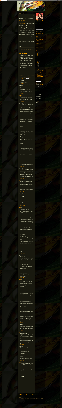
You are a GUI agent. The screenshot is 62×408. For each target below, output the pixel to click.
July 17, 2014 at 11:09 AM (22, 360)
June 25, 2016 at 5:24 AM (22, 374)
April (37, 66)
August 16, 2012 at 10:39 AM (22, 205)
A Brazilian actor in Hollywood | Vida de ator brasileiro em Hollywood (39, 38)
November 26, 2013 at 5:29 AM (22, 348)
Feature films (33, 398)
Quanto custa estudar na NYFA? (39, 34)
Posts (37, 81)
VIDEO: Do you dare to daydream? (39, 41)
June (37, 64)
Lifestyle (41, 398)
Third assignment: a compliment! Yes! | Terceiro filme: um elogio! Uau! (39, 43)
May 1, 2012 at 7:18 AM (22, 93)
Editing (30, 398)
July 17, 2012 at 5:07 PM (22, 191)
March (38, 67)
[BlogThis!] (26, 78)
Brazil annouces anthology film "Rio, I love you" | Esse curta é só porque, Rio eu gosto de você (39, 40)
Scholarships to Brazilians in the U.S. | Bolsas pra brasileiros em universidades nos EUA (39, 45)
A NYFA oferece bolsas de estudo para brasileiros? (39, 36)
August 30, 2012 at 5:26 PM (22, 224)
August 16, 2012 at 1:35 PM (22, 214)
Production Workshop (27, 399)
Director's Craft (28, 398)
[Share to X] (27, 78)
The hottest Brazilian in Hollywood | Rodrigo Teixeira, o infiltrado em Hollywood (39, 50)
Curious (25, 398)
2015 (37, 53)
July (37, 63)
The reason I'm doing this (39, 74)
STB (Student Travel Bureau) (22, 23)
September (38, 61)
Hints (38, 398)
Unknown (20, 95)
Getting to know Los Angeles (39, 75)
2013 (37, 55)
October (38, 60)
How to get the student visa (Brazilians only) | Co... (39, 72)
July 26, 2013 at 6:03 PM (22, 330)
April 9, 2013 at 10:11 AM (22, 261)
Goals (36, 398)
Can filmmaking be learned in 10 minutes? (40, 76)
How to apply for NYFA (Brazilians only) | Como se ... (40, 73)
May (37, 65)
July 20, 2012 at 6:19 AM (22, 197)
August (38, 62)
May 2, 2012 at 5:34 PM (22, 114)
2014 (37, 54)
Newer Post (20, 394)
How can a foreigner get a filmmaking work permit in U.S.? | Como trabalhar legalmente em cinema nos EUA (39, 47)
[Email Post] (24, 78)
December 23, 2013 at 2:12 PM (22, 354)
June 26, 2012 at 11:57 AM (22, 166)
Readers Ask (41, 399)
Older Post (33, 394)
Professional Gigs (32, 399)
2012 (37, 56)
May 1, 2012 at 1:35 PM (22, 101)
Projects (36, 399)
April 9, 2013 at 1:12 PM (22, 269)
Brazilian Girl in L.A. (27, 3)
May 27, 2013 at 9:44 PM (22, 277)
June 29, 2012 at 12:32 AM (22, 178)
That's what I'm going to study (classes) (40, 69)
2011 (37, 57)
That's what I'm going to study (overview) (40, 70)
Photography (23, 399)
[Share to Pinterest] (28, 78)
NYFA (20, 399)
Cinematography (22, 398)
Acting (19, 398)
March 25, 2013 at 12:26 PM (22, 253)
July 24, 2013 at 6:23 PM (22, 322)
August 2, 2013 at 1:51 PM (22, 344)
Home (26, 394)
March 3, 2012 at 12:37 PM (22, 83)
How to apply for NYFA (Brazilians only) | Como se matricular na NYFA (39, 33)
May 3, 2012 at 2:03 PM (22, 127)
